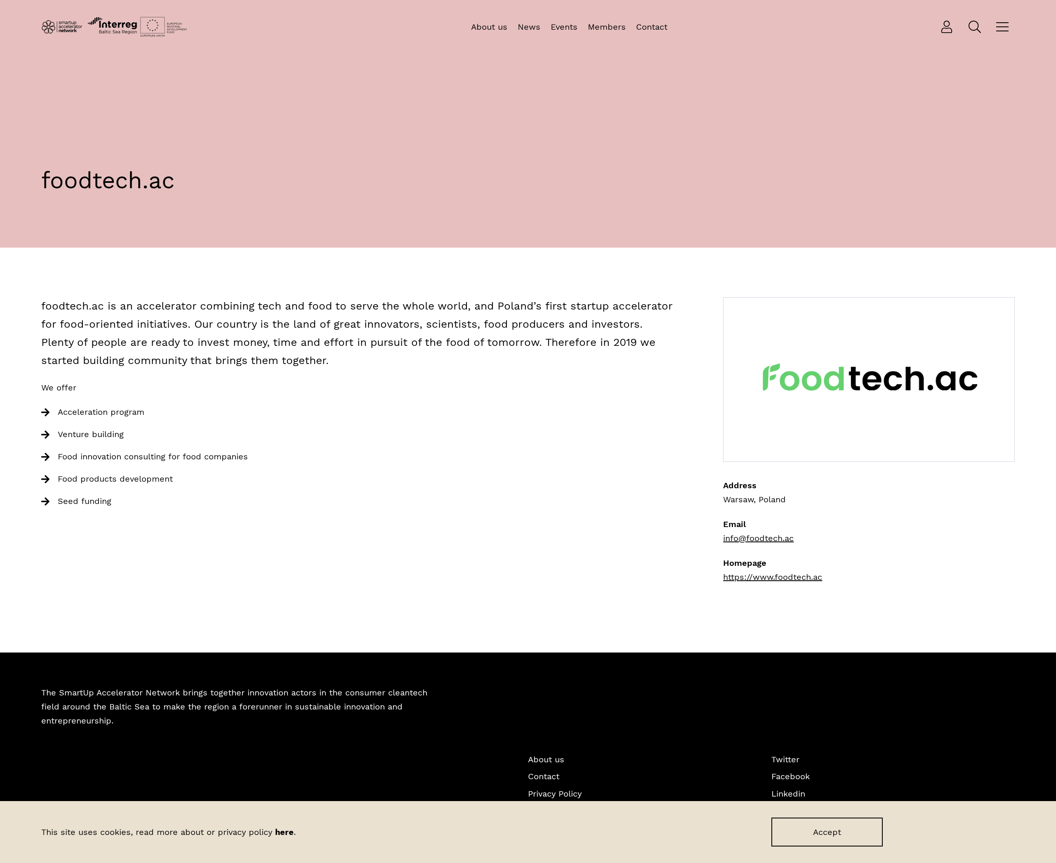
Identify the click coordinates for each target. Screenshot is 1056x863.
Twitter (785, 759)
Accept (827, 832)
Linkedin (788, 794)
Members (607, 27)
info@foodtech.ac (758, 538)
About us (489, 27)
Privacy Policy (555, 794)
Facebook (790, 776)
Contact (651, 27)
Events (564, 27)
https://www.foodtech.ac (772, 577)
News (529, 27)
